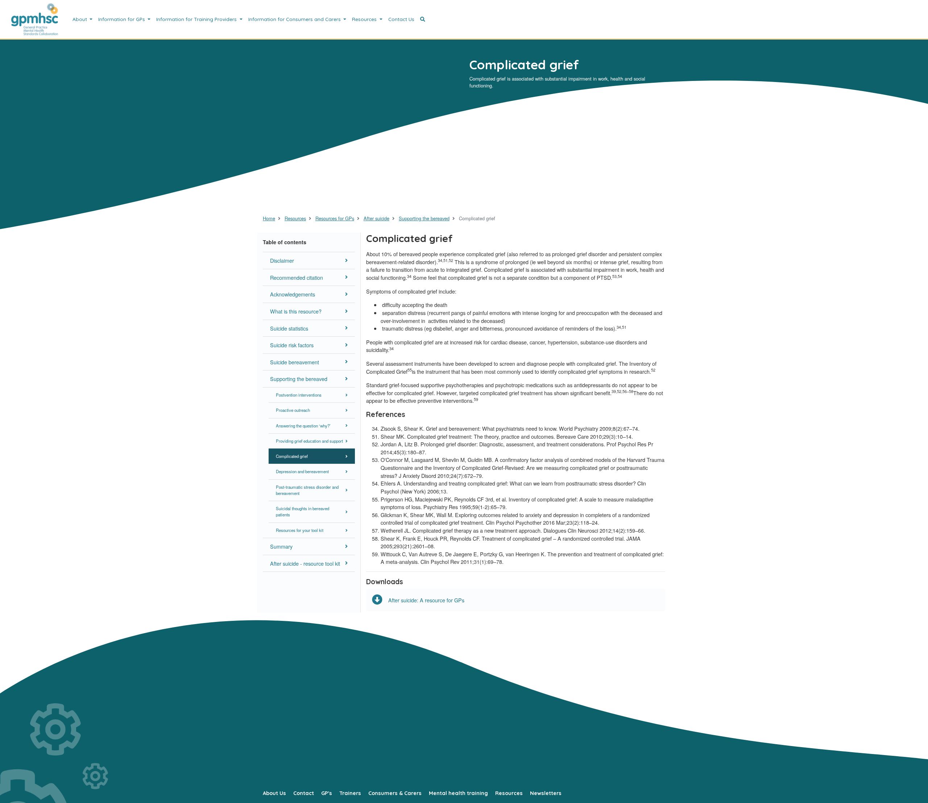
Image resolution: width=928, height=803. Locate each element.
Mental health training (458, 793)
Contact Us (401, 19)
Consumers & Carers (395, 793)
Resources (365, 19)
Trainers (350, 793)
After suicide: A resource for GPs (426, 600)
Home (269, 218)
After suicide (376, 218)
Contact (303, 793)
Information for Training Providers (197, 19)
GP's (326, 793)
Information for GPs (122, 19)
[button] (422, 19)
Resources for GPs (334, 218)
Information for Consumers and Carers (295, 19)
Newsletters (546, 793)
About (80, 19)
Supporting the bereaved (424, 218)
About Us (274, 793)
